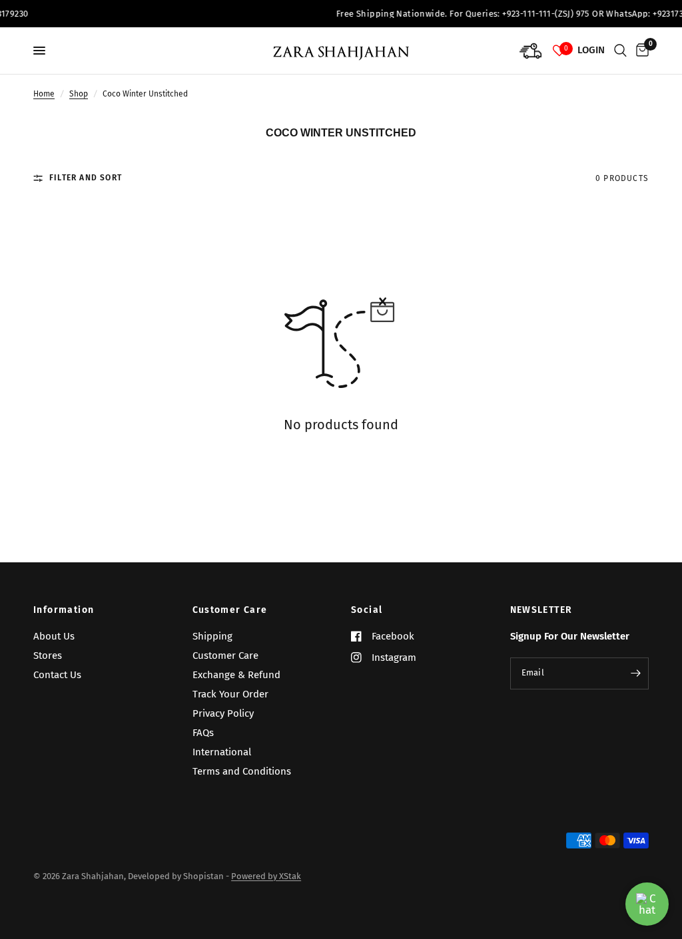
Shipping (212, 636)
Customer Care (230, 610)
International (221, 752)
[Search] (620, 50)
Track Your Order (230, 694)
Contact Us (57, 675)
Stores (47, 655)
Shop (78, 93)
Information (63, 610)
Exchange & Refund (236, 675)
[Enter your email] (635, 673)
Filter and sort (85, 177)
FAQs (203, 733)
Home (44, 93)
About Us (54, 636)
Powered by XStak (266, 876)
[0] (640, 50)
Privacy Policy (223, 713)
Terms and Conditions (241, 771)
